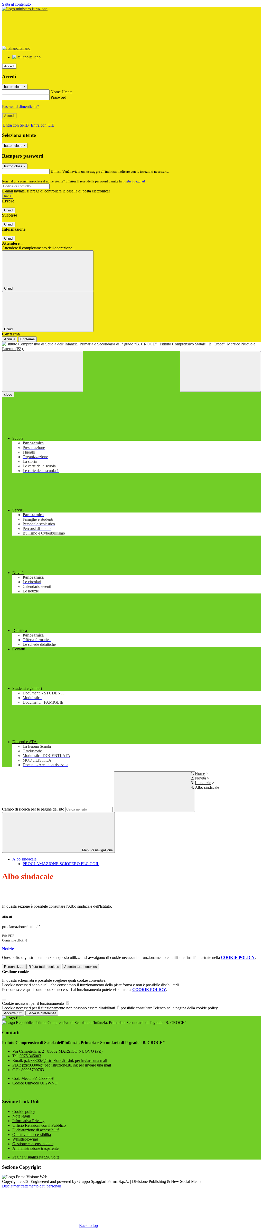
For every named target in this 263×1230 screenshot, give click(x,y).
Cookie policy (23, 1111)
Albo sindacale (24, 859)
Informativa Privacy (28, 1121)
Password (58, 97)
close (8, 394)
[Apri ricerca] (220, 371)
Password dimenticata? (20, 106)
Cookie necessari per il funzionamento (33, 1003)
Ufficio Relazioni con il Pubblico (39, 1125)
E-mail (56, 171)
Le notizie (203, 783)
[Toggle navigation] (42, 371)
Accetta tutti (80, 967)
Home (200, 773)
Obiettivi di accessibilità (31, 1134)
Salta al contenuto (16, 4)
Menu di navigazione (97, 850)
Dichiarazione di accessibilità (35, 1130)
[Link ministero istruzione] (25, 9)
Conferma (27, 339)
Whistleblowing (25, 1139)
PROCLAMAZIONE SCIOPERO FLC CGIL (61, 864)
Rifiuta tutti (44, 967)
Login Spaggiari (134, 181)
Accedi (9, 66)
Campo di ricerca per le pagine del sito (33, 809)
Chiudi (8, 210)
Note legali (21, 1116)
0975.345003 (30, 1056)
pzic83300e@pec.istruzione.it (66, 1065)
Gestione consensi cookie (32, 1144)
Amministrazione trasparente (35, 1148)
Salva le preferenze (41, 1013)
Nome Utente (61, 92)
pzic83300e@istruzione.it (65, 1060)
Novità (200, 778)
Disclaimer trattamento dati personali (31, 1186)
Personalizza (13, 967)
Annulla (9, 339)
